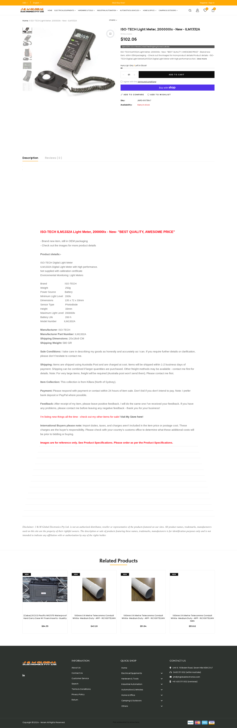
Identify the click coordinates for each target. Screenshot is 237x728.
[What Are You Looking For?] (187, 10)
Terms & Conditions (81, 689)
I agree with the (139, 81)
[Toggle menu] (161, 673)
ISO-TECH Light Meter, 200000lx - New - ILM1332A (160, 29)
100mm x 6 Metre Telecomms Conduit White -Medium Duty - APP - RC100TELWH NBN (192, 618)
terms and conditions (147, 81)
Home (25, 20)
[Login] (195, 10)
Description (30, 158)
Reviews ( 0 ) (53, 158)
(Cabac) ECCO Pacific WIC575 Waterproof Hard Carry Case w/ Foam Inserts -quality (45, 617)
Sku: (123, 100)
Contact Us (77, 673)
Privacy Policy (78, 694)
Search (75, 683)
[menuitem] (50, 10)
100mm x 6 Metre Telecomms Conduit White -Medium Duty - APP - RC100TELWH (94, 617)
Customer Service (80, 678)
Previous (27, 27)
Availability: (126, 105)
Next (27, 90)
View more (202, 58)
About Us (76, 667)
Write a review (126, 34)
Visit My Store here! (131, 416)
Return (75, 699)
